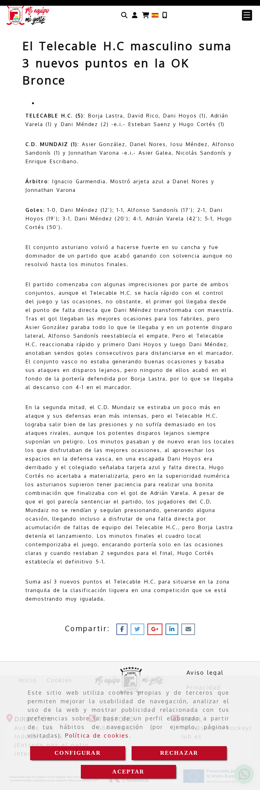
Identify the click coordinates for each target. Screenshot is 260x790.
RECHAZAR (179, 753)
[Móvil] (164, 15)
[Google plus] (156, 629)
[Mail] (188, 629)
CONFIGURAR (78, 753)
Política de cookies (97, 735)
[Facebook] (123, 629)
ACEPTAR (128, 771)
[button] (135, 15)
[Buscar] (124, 15)
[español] (155, 14)
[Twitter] (139, 629)
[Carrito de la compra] (146, 15)
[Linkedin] (173, 629)
